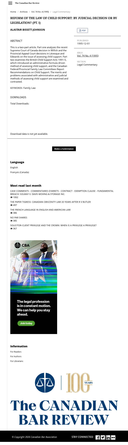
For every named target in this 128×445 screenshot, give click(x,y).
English (14, 167)
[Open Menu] (10, 3)
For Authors (15, 356)
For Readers (15, 351)
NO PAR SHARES (18, 217)
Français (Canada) (19, 172)
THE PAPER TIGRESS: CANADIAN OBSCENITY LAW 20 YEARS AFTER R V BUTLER (50, 201)
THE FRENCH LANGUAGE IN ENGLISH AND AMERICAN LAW (40, 209)
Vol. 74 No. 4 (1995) (40, 11)
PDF (83, 30)
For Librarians (16, 361)
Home (13, 11)
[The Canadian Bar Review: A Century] (64, 423)
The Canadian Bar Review (27, 3)
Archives (24, 11)
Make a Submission (64, 148)
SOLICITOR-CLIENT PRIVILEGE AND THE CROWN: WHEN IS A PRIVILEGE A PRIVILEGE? (53, 225)
